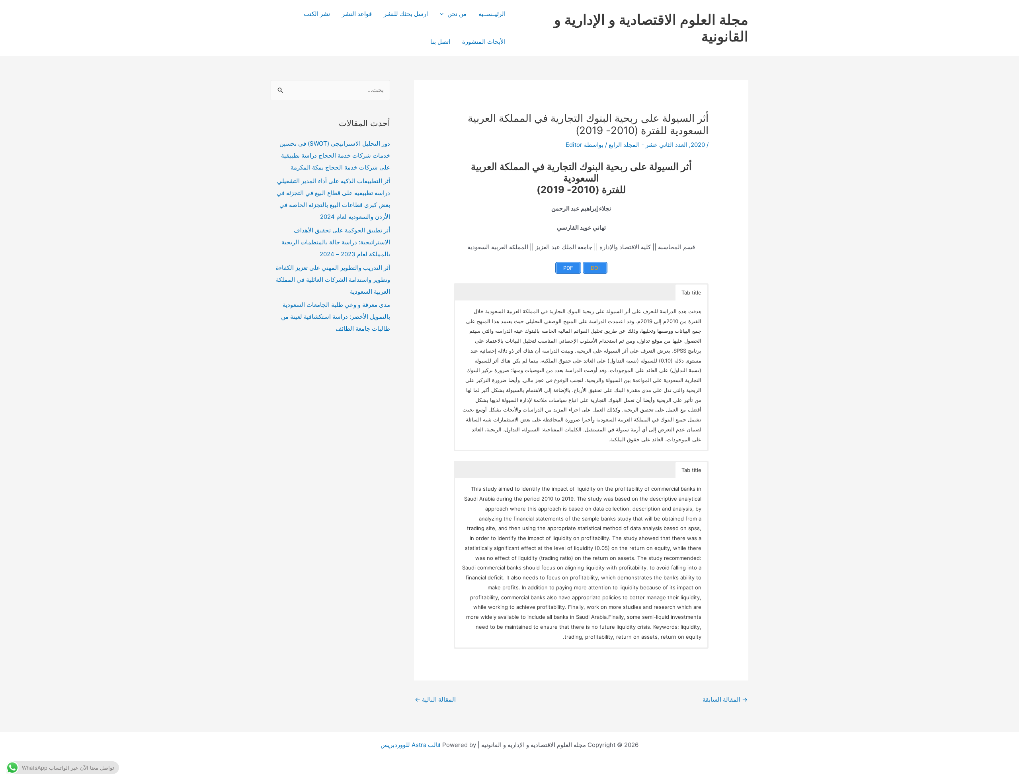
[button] (443, 14)
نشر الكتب (317, 14)
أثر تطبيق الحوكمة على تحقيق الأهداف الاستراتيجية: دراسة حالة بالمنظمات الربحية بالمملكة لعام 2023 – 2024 (335, 242)
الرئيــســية (492, 14)
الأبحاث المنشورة (484, 41)
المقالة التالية (435, 699)
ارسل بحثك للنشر (406, 14)
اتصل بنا (440, 41)
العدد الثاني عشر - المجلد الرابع (648, 144)
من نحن (457, 14)
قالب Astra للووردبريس (411, 745)
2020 (698, 144)
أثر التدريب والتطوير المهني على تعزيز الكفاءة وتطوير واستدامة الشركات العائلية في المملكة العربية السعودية (333, 279)
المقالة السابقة (725, 699)
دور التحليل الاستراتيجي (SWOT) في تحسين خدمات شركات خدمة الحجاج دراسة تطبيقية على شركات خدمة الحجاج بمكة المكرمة (334, 155)
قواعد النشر (357, 14)
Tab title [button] (691, 292)
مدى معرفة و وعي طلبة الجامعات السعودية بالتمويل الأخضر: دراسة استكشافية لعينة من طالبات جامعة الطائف (335, 316)
